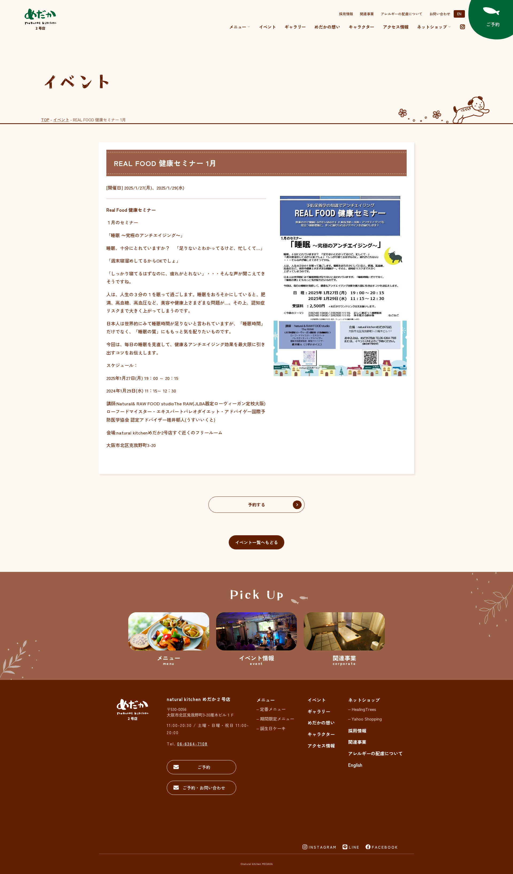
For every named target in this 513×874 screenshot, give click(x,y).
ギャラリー (295, 27)
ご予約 (203, 767)
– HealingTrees (362, 709)
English (355, 764)
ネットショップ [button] (432, 27)
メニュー (237, 27)
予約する (256, 504)
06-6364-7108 (192, 743)
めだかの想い (327, 27)
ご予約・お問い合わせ (203, 787)
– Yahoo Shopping (365, 718)
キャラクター (361, 27)
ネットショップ (364, 699)
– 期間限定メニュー (275, 718)
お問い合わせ (439, 13)
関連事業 (367, 13)
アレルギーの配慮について (401, 13)
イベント (267, 27)
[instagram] (462, 26)
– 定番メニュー (271, 709)
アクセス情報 (396, 27)
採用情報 (346, 13)
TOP (45, 119)
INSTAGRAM (323, 847)
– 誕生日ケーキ (271, 728)
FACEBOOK (385, 847)
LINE (354, 847)
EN (459, 13)
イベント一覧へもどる (256, 542)
